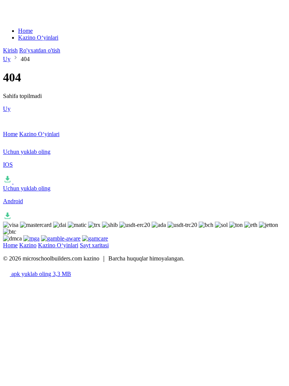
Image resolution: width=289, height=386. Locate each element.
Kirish (10, 50)
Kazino (28, 245)
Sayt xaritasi (94, 245)
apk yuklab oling (40, 274)
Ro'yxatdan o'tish (39, 50)
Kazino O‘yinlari (38, 37)
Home (25, 31)
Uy (7, 59)
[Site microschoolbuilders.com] (25, 18)
